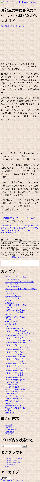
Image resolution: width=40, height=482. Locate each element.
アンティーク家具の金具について (18, 371)
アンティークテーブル (14, 352)
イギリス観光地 (11, 382)
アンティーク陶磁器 (13, 378)
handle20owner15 (19, 26)
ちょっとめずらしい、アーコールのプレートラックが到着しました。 (19, 230)
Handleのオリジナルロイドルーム (17, 217)
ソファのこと (10, 394)
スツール (8, 291)
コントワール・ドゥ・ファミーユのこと (21, 289)
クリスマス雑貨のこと (14, 392)
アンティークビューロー (15, 359)
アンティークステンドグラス (16, 347)
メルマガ (8, 403)
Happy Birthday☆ (11, 429)
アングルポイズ (11, 284)
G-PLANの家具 (11, 321)
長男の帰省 (9, 432)
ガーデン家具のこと (13, 387)
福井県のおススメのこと (15, 317)
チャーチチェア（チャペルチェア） (19, 282)
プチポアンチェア (12, 401)
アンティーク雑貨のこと (15, 286)
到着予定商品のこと (13, 406)
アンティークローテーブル (16, 368)
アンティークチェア (13, 296)
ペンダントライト (10, 466)
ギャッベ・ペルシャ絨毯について (18, 389)
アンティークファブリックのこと (18, 361)
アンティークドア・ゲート (16, 356)
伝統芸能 (8, 427)
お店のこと (9, 303)
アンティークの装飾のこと (16, 331)
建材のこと (9, 410)
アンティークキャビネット (16, 338)
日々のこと (9, 319)
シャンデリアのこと (13, 307)
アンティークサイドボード (16, 342)
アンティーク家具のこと (15, 279)
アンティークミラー (13, 366)
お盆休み (8, 425)
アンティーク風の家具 (14, 312)
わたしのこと (10, 326)
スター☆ (8, 434)
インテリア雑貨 (11, 385)
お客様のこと (10, 324)
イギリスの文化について (15, 380)
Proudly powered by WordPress (12, 480)
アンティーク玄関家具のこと (16, 375)
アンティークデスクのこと (16, 354)
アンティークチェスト (14, 349)
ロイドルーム (6, 4)
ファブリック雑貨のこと (15, 396)
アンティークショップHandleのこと (19, 277)
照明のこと (9, 300)
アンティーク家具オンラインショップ (16, 257)
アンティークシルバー (14, 345)
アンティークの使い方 (14, 328)
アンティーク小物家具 (14, 373)
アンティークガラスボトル (16, 335)
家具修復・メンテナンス (15, 408)
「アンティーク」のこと (15, 310)
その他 (8, 314)
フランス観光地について (15, 399)
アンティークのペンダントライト (14, 458)
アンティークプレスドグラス (16, 364)
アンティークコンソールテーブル (18, 340)
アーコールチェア (12, 298)
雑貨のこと (9, 413)
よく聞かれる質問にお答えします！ (19, 305)
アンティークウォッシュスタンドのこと (21, 333)
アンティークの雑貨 (10, 460)
